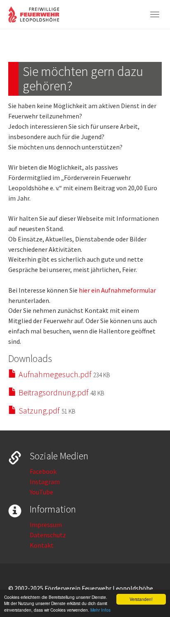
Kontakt (42, 545)
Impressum (46, 524)
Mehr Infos (100, 610)
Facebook (43, 471)
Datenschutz (48, 535)
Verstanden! (141, 599)
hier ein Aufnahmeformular (117, 290)
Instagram (45, 482)
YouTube (41, 492)
